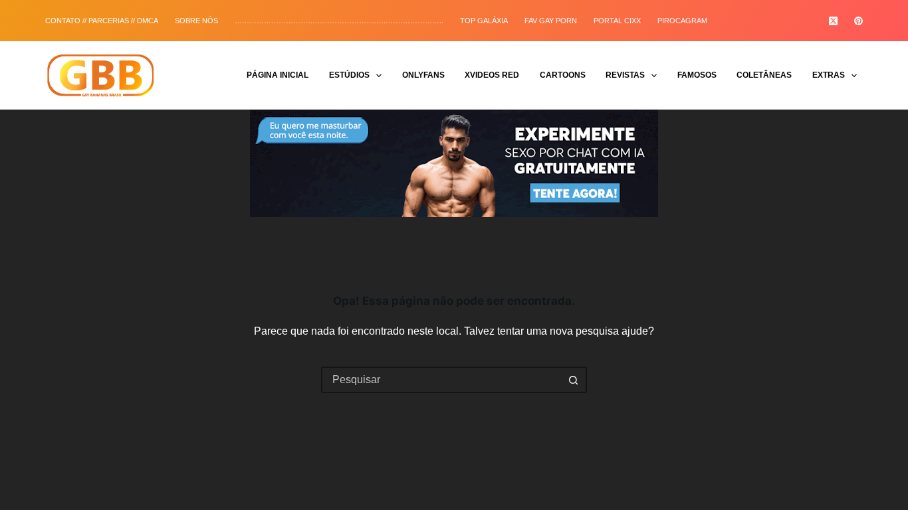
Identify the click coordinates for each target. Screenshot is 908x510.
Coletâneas (764, 75)
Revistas (625, 75)
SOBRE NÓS (196, 21)
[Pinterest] (858, 21)
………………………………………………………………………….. (339, 21)
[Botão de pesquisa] (574, 380)
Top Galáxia (484, 21)
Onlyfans (423, 75)
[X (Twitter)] (833, 21)
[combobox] (442, 380)
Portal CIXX (617, 21)
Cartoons (563, 75)
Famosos (697, 75)
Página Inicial (277, 75)
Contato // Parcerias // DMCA (101, 21)
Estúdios (349, 75)
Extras (828, 75)
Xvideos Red (492, 75)
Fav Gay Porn (550, 21)
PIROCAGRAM (682, 21)
